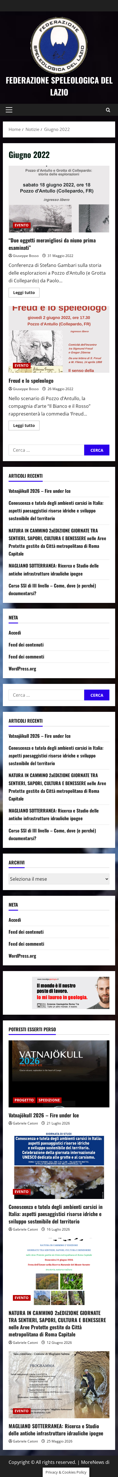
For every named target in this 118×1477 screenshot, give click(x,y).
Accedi (15, 632)
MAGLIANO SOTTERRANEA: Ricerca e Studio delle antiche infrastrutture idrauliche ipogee (56, 1429)
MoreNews (92, 1462)
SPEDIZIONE (49, 1100)
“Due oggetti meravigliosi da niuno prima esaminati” (59, 199)
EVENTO (22, 225)
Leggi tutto (26, 293)
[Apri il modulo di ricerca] (108, 110)
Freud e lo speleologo (59, 339)
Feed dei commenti (26, 656)
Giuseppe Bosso (26, 255)
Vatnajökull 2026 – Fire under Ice (40, 490)
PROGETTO (24, 1100)
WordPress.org (22, 668)
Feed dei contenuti (26, 644)
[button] (9, 110)
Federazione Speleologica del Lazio (59, 86)
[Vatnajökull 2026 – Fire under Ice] (59, 1073)
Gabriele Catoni (25, 1123)
